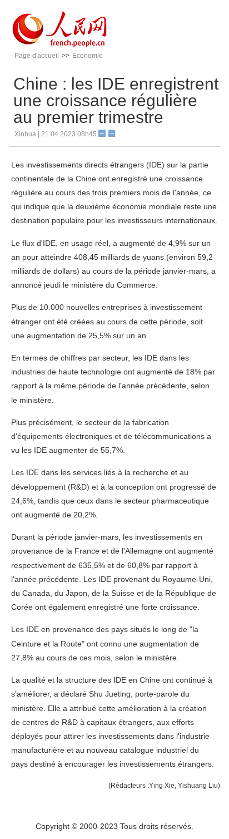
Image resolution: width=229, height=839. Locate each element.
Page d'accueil (36, 56)
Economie (87, 56)
